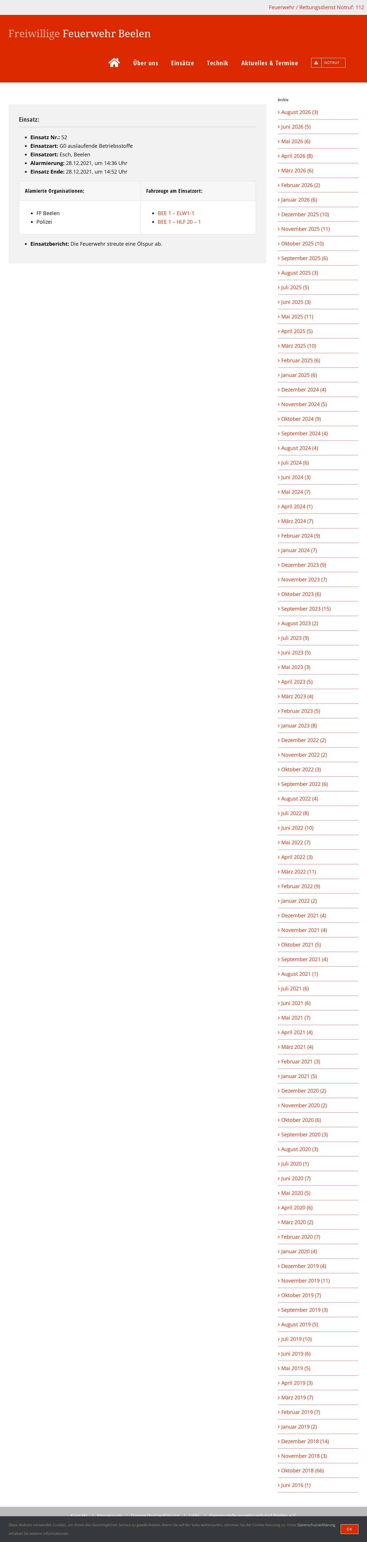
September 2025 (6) (304, 258)
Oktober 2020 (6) (301, 1119)
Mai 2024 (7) (295, 491)
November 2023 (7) (304, 579)
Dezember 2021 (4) (303, 915)
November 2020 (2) (304, 1105)
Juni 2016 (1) (296, 1485)
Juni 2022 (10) (297, 827)
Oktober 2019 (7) (301, 1295)
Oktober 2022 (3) (301, 769)
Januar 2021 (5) (299, 1076)
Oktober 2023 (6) (301, 594)
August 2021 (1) (299, 973)
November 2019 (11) (305, 1280)
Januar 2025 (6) (299, 374)
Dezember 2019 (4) (303, 1265)
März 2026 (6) (297, 170)
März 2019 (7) (297, 1397)
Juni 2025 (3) (296, 301)
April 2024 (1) (297, 506)
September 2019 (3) (304, 1309)
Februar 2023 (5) (300, 710)
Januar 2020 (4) (299, 1251)
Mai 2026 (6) (295, 141)
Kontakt (79, 1516)
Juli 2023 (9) (295, 637)
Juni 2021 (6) (296, 1003)
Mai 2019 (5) (295, 1368)
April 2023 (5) (297, 681)
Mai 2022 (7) (295, 842)
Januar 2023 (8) (299, 725)
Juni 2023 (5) (296, 652)
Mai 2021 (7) (295, 1017)
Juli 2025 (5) (295, 287)
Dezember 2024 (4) (303, 389)
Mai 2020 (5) (295, 1192)
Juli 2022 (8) (295, 813)
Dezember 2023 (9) (303, 564)
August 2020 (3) (299, 1149)
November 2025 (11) (305, 228)
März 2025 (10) (298, 345)
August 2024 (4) (299, 447)
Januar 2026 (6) (299, 199)
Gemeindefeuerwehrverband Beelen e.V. (253, 1516)
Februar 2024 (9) (300, 535)
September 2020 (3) (304, 1134)
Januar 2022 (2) (299, 900)
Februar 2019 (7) (300, 1412)
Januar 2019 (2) (299, 1426)
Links (194, 1516)
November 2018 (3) (304, 1455)
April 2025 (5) (297, 331)
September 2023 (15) (306, 608)
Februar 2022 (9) (300, 886)
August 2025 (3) (299, 272)
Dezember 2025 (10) (305, 214)
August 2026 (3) (299, 112)
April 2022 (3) (297, 856)
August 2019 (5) (299, 1324)
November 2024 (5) (304, 404)
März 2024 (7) (297, 521)
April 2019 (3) (297, 1382)
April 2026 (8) (297, 155)
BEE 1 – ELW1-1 (176, 213)
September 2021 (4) (304, 959)
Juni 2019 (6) (296, 1353)
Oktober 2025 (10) (302, 243)
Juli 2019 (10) (296, 1339)
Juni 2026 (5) (296, 126)
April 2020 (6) (297, 1207)
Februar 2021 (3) (300, 1061)
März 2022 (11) (298, 871)
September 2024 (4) (304, 433)
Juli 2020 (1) (295, 1163)
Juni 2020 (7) (296, 1178)
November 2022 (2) (304, 754)
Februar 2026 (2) (300, 185)
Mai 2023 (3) (295, 667)
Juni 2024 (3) (296, 477)
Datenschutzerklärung (155, 1516)
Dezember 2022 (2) (303, 740)
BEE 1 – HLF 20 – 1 (179, 221)
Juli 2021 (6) (295, 988)
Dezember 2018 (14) (305, 1441)
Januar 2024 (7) (299, 550)
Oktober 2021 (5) (301, 944)
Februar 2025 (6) (300, 360)
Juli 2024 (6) (295, 462)
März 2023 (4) (297, 696)
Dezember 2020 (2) (303, 1090)
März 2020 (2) (297, 1222)
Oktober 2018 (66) (302, 1470)
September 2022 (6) (304, 783)
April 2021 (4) (297, 1032)
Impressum (109, 1516)
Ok (349, 1529)
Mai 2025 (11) (297, 316)
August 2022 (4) (299, 798)
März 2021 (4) (297, 1046)
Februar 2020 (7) (300, 1236)
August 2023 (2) (299, 623)
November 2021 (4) (304, 930)
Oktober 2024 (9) (301, 418)
